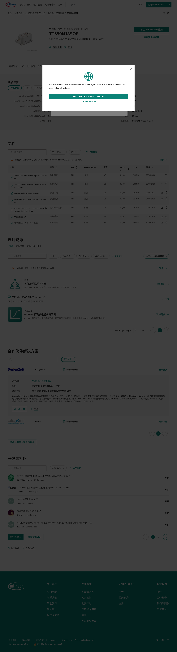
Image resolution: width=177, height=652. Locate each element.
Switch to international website (88, 96)
